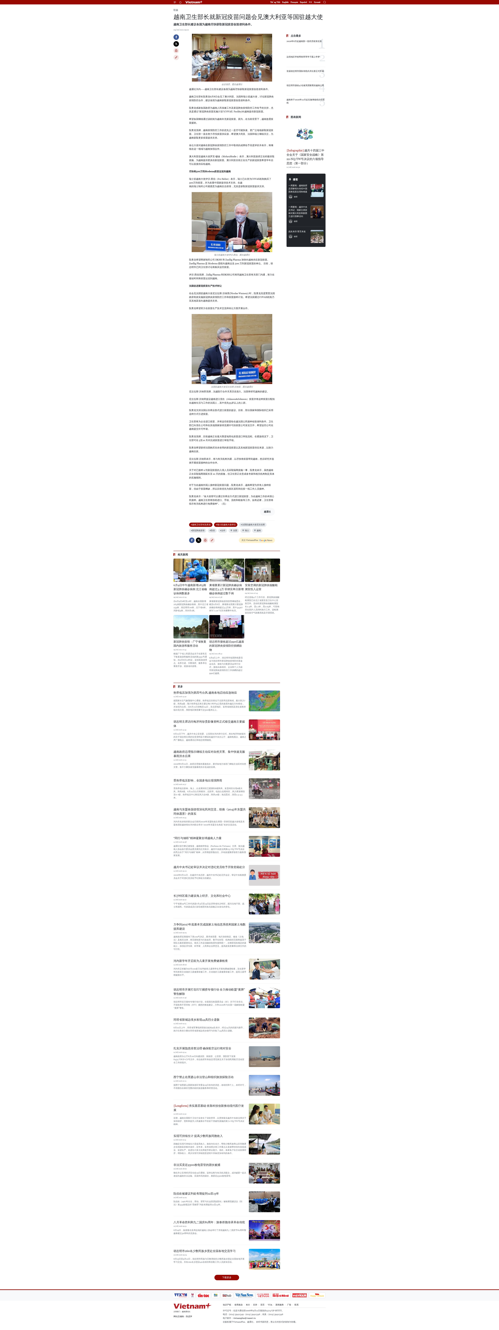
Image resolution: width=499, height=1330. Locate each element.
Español (303, 2)
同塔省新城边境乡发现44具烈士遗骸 (196, 1019)
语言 (262, 1305)
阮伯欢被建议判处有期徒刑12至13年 (196, 1193)
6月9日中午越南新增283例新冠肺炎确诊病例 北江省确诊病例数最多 (190, 589)
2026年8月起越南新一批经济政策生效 (304, 41)
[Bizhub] (227, 1295)
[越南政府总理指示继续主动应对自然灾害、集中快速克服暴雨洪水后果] (264, 760)
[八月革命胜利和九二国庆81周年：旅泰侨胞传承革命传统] (264, 1230)
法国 (235, 530)
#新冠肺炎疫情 (198, 530)
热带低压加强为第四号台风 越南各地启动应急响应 (205, 692)
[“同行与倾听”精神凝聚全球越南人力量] (264, 846)
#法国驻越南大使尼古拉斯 (253, 524)
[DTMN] (280, 1295)
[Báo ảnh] (299, 1295)
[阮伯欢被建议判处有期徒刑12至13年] (264, 1201)
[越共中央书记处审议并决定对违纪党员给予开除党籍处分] (264, 875)
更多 (180, 686)
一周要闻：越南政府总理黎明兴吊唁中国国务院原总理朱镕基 (297, 188)
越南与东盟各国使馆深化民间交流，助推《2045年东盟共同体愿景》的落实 (209, 811)
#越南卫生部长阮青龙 (201, 524)
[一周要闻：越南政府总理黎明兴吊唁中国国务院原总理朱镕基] (317, 190)
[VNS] (244, 1295)
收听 (296, 197)
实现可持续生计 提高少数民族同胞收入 (198, 1136)
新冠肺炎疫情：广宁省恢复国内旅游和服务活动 (189, 643)
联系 (296, 1305)
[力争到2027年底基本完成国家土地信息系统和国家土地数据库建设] (264, 932)
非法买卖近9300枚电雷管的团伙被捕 (196, 1164)
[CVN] (263, 1295)
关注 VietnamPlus (249, 540)
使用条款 (238, 1305)
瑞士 (247, 530)
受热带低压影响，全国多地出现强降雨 (197, 780)
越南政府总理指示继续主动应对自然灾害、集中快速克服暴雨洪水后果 (209, 754)
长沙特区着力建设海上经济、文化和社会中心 (202, 895)
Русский (317, 2)
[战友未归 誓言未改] (317, 236)
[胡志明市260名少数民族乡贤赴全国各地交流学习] (264, 1259)
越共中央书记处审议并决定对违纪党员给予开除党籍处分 (209, 867)
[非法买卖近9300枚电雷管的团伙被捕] (264, 1173)
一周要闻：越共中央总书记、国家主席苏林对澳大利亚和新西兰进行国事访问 (297, 212)
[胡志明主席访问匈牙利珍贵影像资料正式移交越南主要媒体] (264, 729)
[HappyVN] (317, 1295)
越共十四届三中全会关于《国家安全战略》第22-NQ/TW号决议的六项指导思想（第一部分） (305, 157)
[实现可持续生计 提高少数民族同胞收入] (264, 1144)
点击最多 (296, 35)
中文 (310, 2)
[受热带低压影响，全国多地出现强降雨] (264, 788)
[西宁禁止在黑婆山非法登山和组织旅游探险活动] (264, 1085)
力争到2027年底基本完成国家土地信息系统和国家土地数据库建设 (209, 926)
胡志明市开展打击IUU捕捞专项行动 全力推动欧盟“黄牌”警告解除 (209, 991)
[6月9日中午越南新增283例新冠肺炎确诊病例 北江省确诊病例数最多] (191, 570)
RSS (248, 1305)
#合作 (222, 530)
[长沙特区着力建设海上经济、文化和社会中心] (264, 904)
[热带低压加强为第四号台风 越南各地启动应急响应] (264, 701)
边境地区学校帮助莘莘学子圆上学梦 (303, 57)
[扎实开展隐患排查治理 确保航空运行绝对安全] (264, 1056)
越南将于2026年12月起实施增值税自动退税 (306, 101)
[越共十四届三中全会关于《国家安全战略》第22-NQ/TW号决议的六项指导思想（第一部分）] (306, 134)
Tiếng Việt (275, 2)
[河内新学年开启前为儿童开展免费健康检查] (264, 969)
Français (294, 2)
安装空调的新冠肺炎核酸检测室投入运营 (261, 587)
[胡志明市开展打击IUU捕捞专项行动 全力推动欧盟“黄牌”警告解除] (264, 997)
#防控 (212, 530)
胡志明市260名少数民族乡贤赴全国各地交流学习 (204, 1251)
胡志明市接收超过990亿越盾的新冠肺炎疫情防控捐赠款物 (226, 645)
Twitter (176, 44)
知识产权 (227, 1305)
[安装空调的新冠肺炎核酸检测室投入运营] (262, 570)
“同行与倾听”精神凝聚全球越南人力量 (197, 838)
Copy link (176, 57)
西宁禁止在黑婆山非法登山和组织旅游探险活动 (203, 1077)
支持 (255, 1305)
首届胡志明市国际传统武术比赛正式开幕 (305, 71)
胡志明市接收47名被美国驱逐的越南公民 (305, 85)
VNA (270, 1305)
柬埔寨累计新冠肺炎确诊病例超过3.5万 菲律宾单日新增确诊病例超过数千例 (226, 589)
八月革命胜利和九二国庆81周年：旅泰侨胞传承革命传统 (209, 1222)
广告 (289, 1305)
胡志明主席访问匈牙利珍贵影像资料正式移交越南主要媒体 (209, 724)
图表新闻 (296, 117)
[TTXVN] (181, 1295)
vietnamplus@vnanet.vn (244, 1318)
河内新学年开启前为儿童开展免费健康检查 (200, 960)
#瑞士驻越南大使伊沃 (226, 524)
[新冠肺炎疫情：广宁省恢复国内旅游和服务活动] (191, 626)
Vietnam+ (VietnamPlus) (194, 2)
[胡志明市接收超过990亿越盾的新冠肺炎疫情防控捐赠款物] (226, 626)
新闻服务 (279, 1305)
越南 (259, 530)
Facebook (176, 37)
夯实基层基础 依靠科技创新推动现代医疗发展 (208, 1108)
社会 (175, 10)
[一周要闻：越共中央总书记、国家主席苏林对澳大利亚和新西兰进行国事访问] (317, 211)
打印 (176, 50)
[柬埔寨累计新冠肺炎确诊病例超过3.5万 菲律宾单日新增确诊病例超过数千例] (226, 570)
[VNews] (192, 1295)
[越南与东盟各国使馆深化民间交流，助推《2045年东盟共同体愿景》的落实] (264, 817)
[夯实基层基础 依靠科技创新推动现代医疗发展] (264, 1114)
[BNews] (216, 1295)
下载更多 (226, 1277)
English (285, 2)
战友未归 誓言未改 (297, 231)
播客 (295, 179)
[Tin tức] (203, 1295)
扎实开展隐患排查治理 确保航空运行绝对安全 (202, 1048)
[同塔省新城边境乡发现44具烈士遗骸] (264, 1028)
